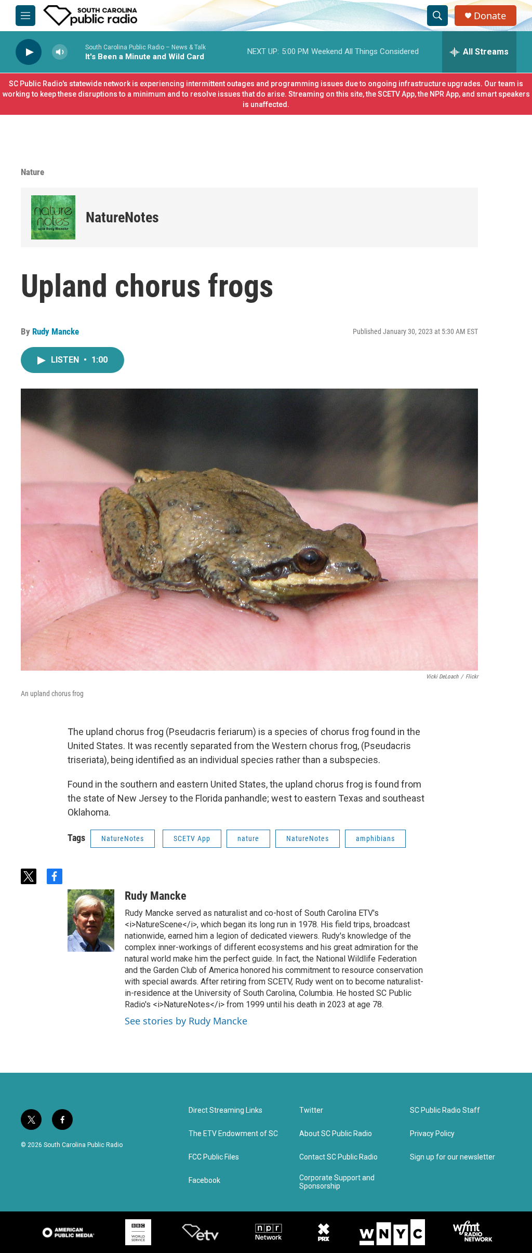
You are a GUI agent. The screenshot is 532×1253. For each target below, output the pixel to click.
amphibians (375, 838)
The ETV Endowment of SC (233, 1134)
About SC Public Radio (335, 1134)
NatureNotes (122, 217)
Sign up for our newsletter (452, 1157)
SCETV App (192, 838)
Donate (490, 15)
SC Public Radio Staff (445, 1110)
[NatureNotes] (53, 217)
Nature (32, 172)
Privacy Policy (432, 1134)
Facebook (204, 1180)
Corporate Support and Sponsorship (337, 1182)
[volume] (60, 52)
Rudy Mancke (55, 331)
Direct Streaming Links (225, 1110)
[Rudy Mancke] (91, 920)
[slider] (76, 51)
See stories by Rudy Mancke (186, 1021)
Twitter (311, 1110)
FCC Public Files (214, 1157)
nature (248, 838)
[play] (28, 52)
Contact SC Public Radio (338, 1157)
